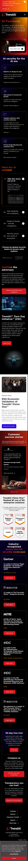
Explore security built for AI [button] (12, 82)
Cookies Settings (14, 854)
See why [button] (4, 9)
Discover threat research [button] (11, 105)
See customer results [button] (10, 157)
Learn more (18, 851)
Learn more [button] (6, 343)
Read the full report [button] (9, 426)
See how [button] (6, 132)
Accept (14, 858)
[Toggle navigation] (24, 14)
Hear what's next (15, 49)
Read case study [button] (8, 473)
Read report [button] (9, 578)
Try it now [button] (14, 750)
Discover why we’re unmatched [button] (14, 774)
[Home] (14, 828)
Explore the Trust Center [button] (14, 800)
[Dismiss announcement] (25, 2)
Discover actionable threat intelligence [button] (14, 291)
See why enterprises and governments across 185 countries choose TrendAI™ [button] (13, 442)
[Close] (26, 843)
